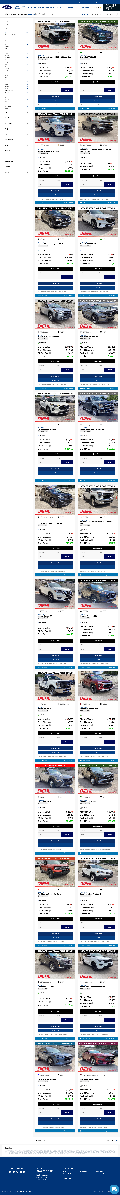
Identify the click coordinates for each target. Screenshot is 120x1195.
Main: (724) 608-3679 (66, 2)
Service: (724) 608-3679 (81, 2)
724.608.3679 (69, 108)
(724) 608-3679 (111, 5)
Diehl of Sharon (42, 108)
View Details (55, 100)
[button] (74, 34)
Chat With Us (55, 96)
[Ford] (7, 7)
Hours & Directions (109, 8)
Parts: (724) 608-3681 (95, 2)
